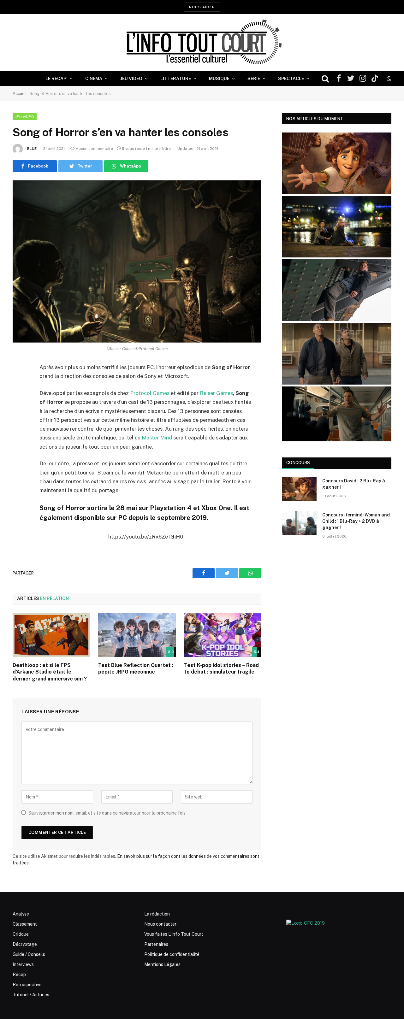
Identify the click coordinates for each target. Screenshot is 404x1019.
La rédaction (157, 913)
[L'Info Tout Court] (202, 42)
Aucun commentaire (94, 148)
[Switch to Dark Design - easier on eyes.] (388, 78)
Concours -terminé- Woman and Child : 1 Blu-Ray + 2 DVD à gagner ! (356, 521)
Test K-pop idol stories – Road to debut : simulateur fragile (221, 668)
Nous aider (202, 7)
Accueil (20, 93)
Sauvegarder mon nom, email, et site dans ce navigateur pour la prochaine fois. (107, 813)
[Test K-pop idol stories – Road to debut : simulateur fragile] (222, 635)
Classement (25, 924)
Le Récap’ (56, 78)
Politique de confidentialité (171, 954)
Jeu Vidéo (131, 78)
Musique (219, 78)
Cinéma (93, 78)
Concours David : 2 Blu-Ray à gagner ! (353, 484)
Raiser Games (216, 393)
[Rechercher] (325, 79)
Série (253, 78)
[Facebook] (19, 384)
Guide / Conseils (29, 954)
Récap (19, 974)
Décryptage (25, 944)
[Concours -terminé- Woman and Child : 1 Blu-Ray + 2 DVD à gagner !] (299, 523)
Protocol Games (149, 393)
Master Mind (157, 437)
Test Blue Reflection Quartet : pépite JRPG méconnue (135, 668)
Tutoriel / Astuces (31, 994)
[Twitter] (19, 400)
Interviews (23, 964)
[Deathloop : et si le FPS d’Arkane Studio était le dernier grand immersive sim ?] (51, 635)
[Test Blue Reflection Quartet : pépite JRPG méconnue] (136, 635)
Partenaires (156, 944)
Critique (21, 934)
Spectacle (291, 78)
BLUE (32, 148)
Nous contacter (160, 924)
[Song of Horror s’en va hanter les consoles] (137, 261)
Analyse (21, 913)
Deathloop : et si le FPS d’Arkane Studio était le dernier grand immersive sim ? (50, 672)
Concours (298, 462)
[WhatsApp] (19, 416)
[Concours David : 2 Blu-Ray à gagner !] (299, 489)
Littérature (175, 78)
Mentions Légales (162, 964)
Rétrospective (27, 984)
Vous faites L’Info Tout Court (173, 934)
